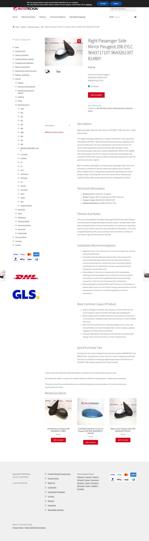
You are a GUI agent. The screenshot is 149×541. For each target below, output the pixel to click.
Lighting (21, 97)
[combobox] (123, 8)
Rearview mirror (33, 27)
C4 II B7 (23, 186)
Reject (115, 3)
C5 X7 (22, 194)
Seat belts (21, 209)
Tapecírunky (22, 233)
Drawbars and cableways (24, 63)
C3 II (22, 170)
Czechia (88, 477)
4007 (22, 132)
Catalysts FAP (20, 51)
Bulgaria (80, 477)
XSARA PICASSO (26, 206)
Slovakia (80, 489)
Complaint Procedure (56, 492)
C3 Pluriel (23, 178)
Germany (94, 480)
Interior (23, 27)
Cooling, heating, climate (24, 59)
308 (21, 128)
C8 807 (22, 198)
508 (21, 144)
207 (21, 116)
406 (21, 136)
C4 (21, 182)
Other (20, 101)
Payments (52, 505)
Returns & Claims (28, 17)
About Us (51, 483)
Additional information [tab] (54, 132)
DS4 (21, 202)
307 (21, 124)
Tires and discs (20, 237)
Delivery (42, 17)
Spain (88, 486)
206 (42, 27)
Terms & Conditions (58, 17)
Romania (80, 486)
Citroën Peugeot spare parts (59, 474)
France (87, 480)
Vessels (18, 245)
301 (21, 120)
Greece (95, 477)
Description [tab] (49, 125)
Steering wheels (23, 221)
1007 (22, 109)
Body (105, 108)
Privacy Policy (53, 478)
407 (21, 140)
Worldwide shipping (77, 17)
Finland (80, 480)
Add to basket (96, 95)
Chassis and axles (21, 55)
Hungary (80, 483)
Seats (20, 213)
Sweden (94, 486)
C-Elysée (23, 158)
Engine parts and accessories (26, 71)
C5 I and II (23, 190)
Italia (87, 483)
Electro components (22, 67)
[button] (79, 41)
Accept (103, 3)
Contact (51, 496)
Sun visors (21, 229)
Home (15, 17)
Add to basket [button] (58, 440)
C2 (21, 162)
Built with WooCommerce (35, 527)
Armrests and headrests (26, 87)
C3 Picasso (24, 174)
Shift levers (22, 217)
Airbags (20, 83)
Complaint (52, 487)
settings (89, 5)
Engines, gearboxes (22, 75)
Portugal (94, 483)
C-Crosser (23, 154)
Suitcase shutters (24, 225)
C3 (21, 166)
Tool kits (18, 241)
